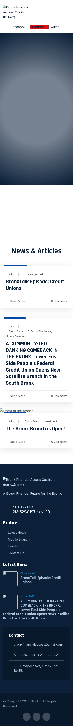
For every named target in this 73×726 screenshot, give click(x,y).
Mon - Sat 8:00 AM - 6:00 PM (36, 655)
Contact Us (16, 553)
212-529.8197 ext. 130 (31, 512)
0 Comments (59, 301)
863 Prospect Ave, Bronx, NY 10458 (36, 668)
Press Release (16, 336)
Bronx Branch (17, 331)
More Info (36, 151)
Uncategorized (34, 274)
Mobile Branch (19, 539)
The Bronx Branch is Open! (35, 428)
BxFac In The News (39, 331)
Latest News (17, 532)
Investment (50, 421)
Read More (17, 301)
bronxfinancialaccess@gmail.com (38, 644)
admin (12, 274)
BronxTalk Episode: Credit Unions (35, 285)
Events (13, 546)
